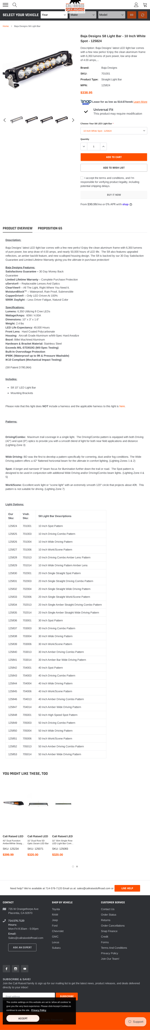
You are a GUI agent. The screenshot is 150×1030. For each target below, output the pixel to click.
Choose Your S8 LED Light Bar (96, 123)
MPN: (84, 85)
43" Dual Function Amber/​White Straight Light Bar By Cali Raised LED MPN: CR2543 (13, 842)
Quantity (84, 139)
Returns (105, 920)
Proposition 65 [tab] (50, 228)
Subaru (56, 947)
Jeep (55, 920)
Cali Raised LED (13, 836)
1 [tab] (73, 866)
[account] (136, 4)
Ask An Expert (22, 947)
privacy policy (38, 1010)
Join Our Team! (110, 958)
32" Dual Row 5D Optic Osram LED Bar (38, 842)
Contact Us (108, 909)
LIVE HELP (127, 888)
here (122, 406)
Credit (104, 936)
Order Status (108, 914)
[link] (16, 120)
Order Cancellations (113, 925)
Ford (54, 925)
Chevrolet (57, 931)
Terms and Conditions (114, 947)
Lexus (55, 942)
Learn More (140, 101)
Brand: (84, 67)
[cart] (145, 4)
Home (6, 26)
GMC (55, 936)
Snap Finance (109, 931)
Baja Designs (109, 67)
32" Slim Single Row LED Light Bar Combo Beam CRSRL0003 (63, 842)
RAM (55, 914)
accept (22, 1018)
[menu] (5, 5)
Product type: (89, 79)
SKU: (83, 73)
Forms (105, 942)
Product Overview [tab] (17, 228)
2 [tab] (77, 866)
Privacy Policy (109, 953)
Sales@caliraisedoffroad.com (25, 937)
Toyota (56, 909)
